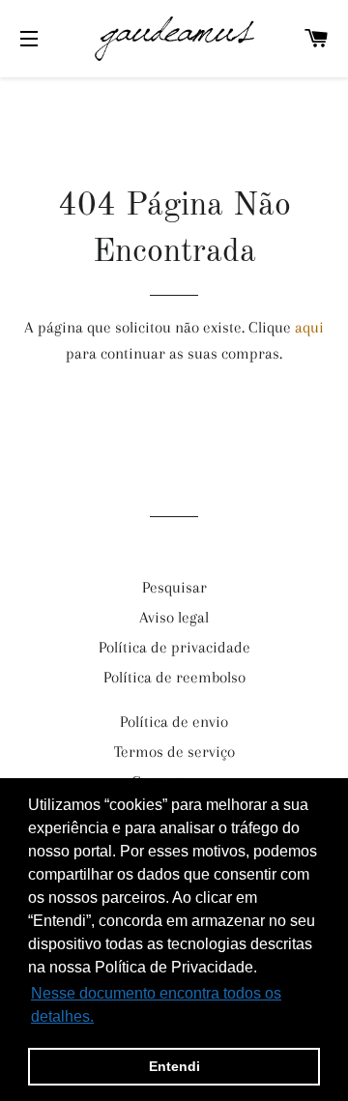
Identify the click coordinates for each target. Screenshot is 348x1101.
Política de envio (174, 721)
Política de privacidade (174, 647)
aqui (309, 327)
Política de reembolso (174, 677)
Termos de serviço (174, 751)
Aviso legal (174, 617)
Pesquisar (174, 587)
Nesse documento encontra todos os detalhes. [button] (156, 1005)
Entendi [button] (174, 1066)
